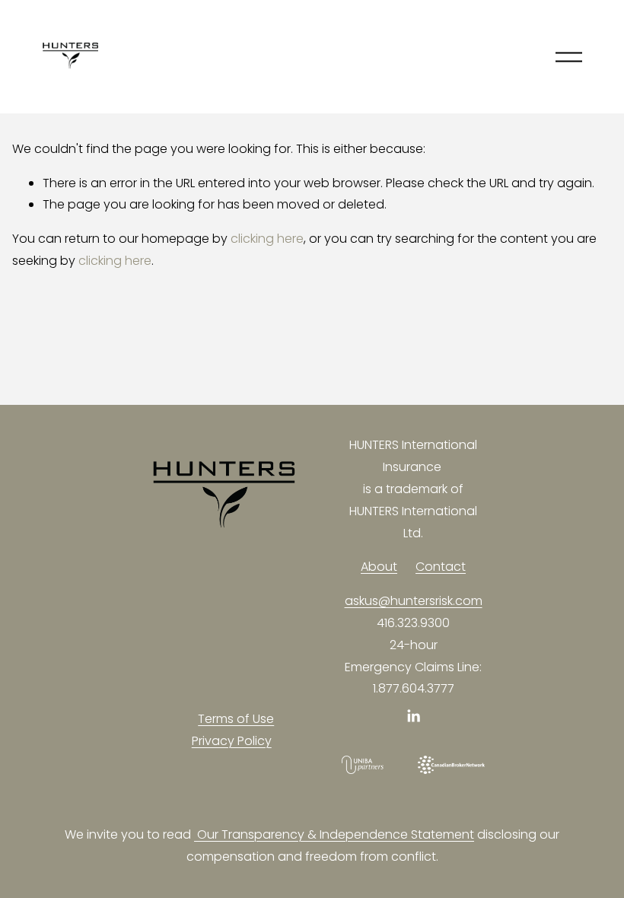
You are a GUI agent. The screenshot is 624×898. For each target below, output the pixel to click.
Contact (440, 566)
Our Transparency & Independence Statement (334, 834)
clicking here (267, 238)
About (379, 566)
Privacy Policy (232, 741)
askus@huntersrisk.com (413, 601)
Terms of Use (236, 719)
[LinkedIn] (413, 716)
